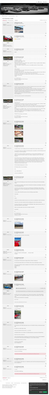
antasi (8, 22)
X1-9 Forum (8, 8)
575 (6, 44)
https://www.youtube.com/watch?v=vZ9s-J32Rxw (21, 235)
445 (6, 292)
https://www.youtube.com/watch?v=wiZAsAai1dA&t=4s (22, 95)
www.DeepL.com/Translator (23, 113)
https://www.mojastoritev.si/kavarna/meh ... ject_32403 (22, 330)
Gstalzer (8, 249)
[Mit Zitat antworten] (45, 22)
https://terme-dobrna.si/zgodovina (19, 334)
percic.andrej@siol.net (17, 93)
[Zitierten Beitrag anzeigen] (25, 288)
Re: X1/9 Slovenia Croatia (19, 49)
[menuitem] (17, 383)
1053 (6, 105)
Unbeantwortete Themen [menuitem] (39, 3)
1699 (6, 251)
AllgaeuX (17, 285)
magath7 (8, 42)
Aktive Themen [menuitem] (45, 3)
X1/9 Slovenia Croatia (7, 18)
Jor (7, 61)
